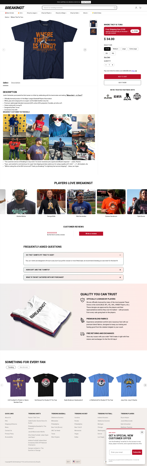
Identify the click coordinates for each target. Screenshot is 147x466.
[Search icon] (115, 8)
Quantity (107, 61)
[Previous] (3, 49)
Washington (101, 430)
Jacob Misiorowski (126, 421)
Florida (76, 421)
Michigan (100, 424)
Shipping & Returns (11, 424)
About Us (8, 417)
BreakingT (18, 462)
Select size (108, 45)
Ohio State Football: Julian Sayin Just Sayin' (38, 436)
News (6, 427)
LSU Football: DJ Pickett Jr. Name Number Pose (18, 401)
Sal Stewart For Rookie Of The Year (46, 400)
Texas (53, 434)
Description (15, 83)
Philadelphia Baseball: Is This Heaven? (37, 427)
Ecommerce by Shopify (33, 462)
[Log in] (136, 7)
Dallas (76, 437)
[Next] (85, 49)
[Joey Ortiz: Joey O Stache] (129, 385)
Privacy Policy (9, 434)
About (85, 13)
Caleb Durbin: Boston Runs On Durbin (37, 422)
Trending (11, 367)
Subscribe (137, 452)
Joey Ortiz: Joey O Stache (129, 400)
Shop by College (61, 13)
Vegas (76, 434)
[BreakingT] (15, 7)
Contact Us (8, 430)
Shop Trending (86, 2)
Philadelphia (55, 424)
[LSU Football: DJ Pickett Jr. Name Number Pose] (18, 385)
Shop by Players (46, 13)
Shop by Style (74, 13)
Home (7, 17)
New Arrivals (24, 367)
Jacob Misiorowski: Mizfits (36, 432)
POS (23, 462)
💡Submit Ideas (96, 13)
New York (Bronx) (56, 427)
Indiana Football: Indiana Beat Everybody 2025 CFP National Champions (37, 443)
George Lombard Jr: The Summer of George (36, 449)
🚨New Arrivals (9, 13)
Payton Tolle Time (34, 417)
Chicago (100, 427)
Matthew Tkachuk (126, 427)
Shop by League (32, 13)
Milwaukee (54, 421)
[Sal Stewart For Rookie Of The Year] (46, 385)
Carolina (77, 417)
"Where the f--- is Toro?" (74, 95)
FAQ (6, 421)
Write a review (91, 234)
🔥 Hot (20, 13)
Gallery (5, 83)
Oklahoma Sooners (57, 417)
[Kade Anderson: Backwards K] (73, 385)
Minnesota (77, 430)
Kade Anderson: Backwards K (73, 400)
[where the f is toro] (44, 50)
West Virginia (55, 437)
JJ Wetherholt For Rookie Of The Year (101, 400)
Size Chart (107, 57)
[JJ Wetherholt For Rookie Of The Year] (101, 385)
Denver (100, 434)
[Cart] (140, 7)
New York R (78, 427)
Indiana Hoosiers (103, 417)
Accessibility (9, 437)
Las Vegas (101, 437)
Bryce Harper (125, 417)
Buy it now (122, 82)
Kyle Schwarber (126, 424)
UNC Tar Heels (55, 430)
